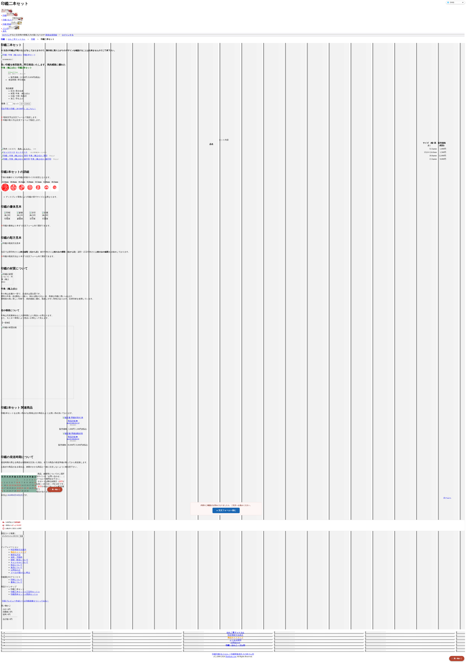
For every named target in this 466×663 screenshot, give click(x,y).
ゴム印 (251, 654)
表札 (240, 654)
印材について (16, 580)
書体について (16, 582)
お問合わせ (15, 570)
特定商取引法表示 (18, 550)
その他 (245, 654)
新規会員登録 (51, 35)
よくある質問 (235, 640)
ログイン (6, 35)
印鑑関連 (234, 654)
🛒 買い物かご (456, 658)
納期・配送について (19, 560)
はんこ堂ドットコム (16, 39)
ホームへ (447, 498)
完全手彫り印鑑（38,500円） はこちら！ (18, 109)
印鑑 (33, 39)
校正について (16, 565)
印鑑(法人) (220, 654)
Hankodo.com (230, 656)
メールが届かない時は (20, 573)
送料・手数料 (16, 557)
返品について (16, 567)
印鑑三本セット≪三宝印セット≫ (25, 592)
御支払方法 (15, 555)
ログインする (68, 35)
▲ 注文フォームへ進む (226, 510)
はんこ (228, 654)
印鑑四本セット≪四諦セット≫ (24, 594)
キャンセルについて (19, 562)
